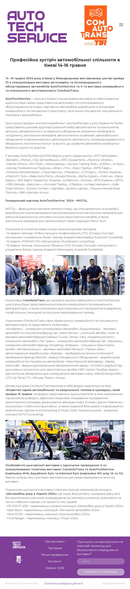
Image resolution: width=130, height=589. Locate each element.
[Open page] (18, 559)
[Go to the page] (19, 545)
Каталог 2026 (55, 568)
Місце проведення (54, 554)
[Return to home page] (61, 25)
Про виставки (55, 541)
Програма (55, 548)
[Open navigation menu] (121, 24)
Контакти (54, 561)
